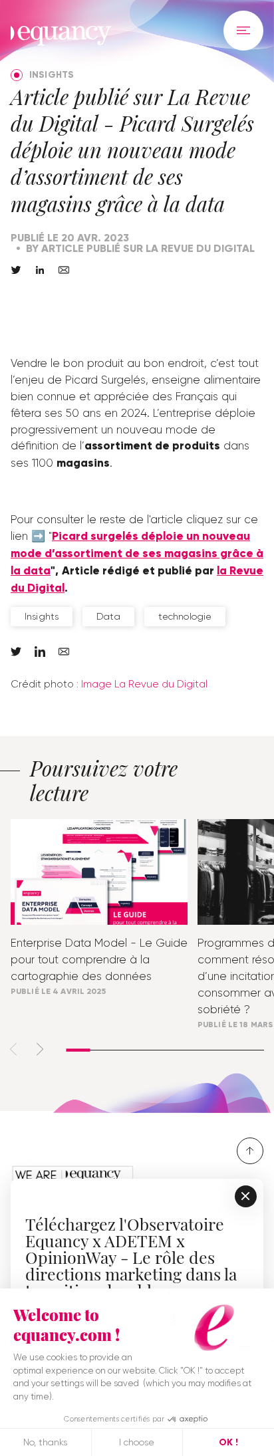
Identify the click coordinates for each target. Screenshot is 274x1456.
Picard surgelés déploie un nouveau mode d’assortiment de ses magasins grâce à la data (137, 553)
